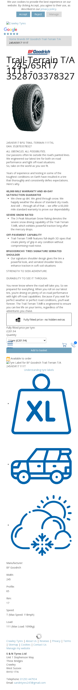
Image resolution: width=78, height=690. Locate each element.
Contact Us (39, 644)
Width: (10, 574)
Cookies (25, 644)
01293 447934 (28, 679)
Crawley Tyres (14, 641)
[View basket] (64, 344)
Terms (67, 641)
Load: (9, 622)
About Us (31, 641)
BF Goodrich (33, 39)
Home (12, 39)
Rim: (8, 598)
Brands (21, 39)
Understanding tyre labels (39, 370)
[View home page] (16, 23)
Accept (23, 14)
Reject (38, 14)
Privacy (56, 641)
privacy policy (48, 9)
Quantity (11, 335)
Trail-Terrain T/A (51, 39)
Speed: (10, 610)
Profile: (10, 586)
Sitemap (13, 644)
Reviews (44, 641)
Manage (54, 14)
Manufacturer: (14, 563)
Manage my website (18, 648)
